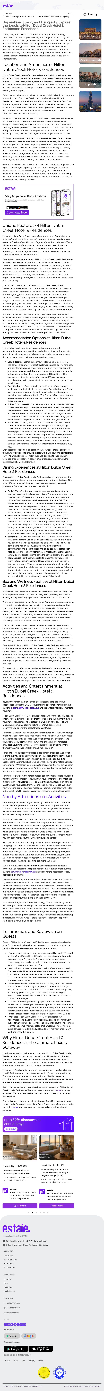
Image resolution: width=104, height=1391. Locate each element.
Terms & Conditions (23, 1386)
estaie (13, 1190)
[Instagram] (5, 1324)
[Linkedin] (15, 1324)
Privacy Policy (9, 1386)
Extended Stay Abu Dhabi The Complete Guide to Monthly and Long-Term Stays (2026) (18, 1172)
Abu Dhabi (90, 36)
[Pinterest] (24, 1324)
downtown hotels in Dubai (23, 872)
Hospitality (9, 1165)
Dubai (90, 108)
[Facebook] (8, 1324)
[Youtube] (21, 1324)
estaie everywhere (11, 1312)
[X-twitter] (18, 1324)
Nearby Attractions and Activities (34, 797)
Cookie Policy (37, 1386)
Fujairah (90, 84)
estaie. (58, 1090)
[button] (28, 1212)
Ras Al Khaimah (90, 60)
